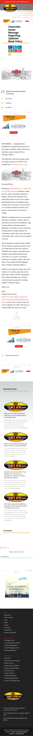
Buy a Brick (7, 658)
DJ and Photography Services (11, 648)
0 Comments (8, 107)
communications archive (20, 164)
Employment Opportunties (11, 678)
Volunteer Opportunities (10, 675)
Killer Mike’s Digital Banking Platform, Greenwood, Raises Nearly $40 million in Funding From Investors (15, 506)
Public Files (7, 627)
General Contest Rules (10, 632)
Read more (25, 428)
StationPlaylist (20, 733)
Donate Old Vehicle (9, 673)
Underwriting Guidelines (10, 650)
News (5, 620)
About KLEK (7, 615)
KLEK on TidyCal (8, 617)
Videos (6, 622)
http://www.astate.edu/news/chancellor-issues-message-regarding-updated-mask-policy (15, 299)
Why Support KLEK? (9, 640)
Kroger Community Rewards (11, 668)
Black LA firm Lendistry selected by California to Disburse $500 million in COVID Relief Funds (15, 415)
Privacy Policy (7, 630)
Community (8, 103)
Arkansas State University (12, 355)
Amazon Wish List (9, 663)
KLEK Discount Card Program (12, 660)
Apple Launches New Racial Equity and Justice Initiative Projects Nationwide (15, 445)
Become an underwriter (16, 17)
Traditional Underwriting (10, 645)
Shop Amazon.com (9, 670)
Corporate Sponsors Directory (12, 643)
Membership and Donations (11, 665)
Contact (6, 625)
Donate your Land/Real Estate (12, 680)
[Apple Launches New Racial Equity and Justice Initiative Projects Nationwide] (16, 441)
